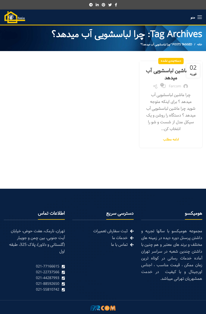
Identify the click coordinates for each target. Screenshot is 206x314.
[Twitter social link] (110, 5)
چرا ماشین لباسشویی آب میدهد (171, 74)
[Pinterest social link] (103, 5)
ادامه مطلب (171, 139)
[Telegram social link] (91, 5)
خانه (199, 45)
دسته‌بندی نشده (171, 60)
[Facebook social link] (116, 5)
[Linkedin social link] (97, 5)
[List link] (34, 266)
